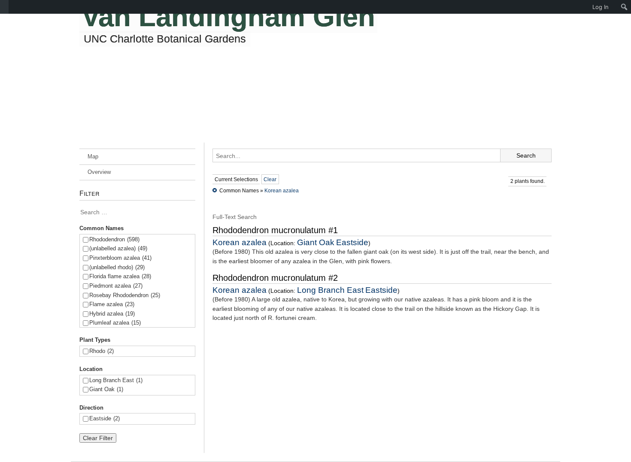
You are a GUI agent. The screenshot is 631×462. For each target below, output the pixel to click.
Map (93, 156)
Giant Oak (106, 389)
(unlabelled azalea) (118, 248)
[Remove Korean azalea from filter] (214, 190)
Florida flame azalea (120, 276)
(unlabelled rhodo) (117, 267)
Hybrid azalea (112, 313)
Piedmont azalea (116, 286)
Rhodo (101, 351)
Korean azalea (281, 190)
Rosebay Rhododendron (124, 295)
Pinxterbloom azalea (120, 258)
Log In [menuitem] (600, 6)
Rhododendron (114, 239)
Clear (270, 179)
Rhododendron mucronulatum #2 (275, 278)
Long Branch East (116, 380)
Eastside (104, 418)
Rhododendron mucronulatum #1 (275, 230)
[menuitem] (4, 7)
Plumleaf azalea (115, 322)
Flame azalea (111, 304)
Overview (99, 172)
